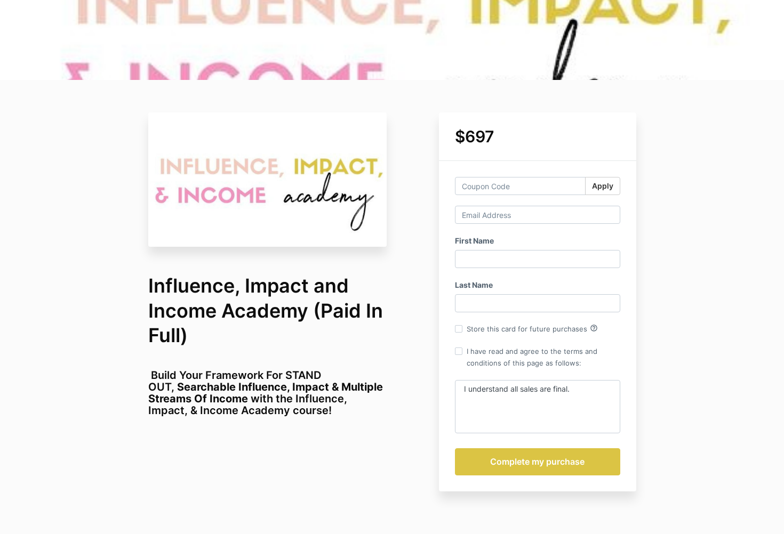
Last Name (474, 284)
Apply (602, 185)
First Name (474, 240)
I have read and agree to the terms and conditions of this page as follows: (532, 357)
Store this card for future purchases (532, 328)
